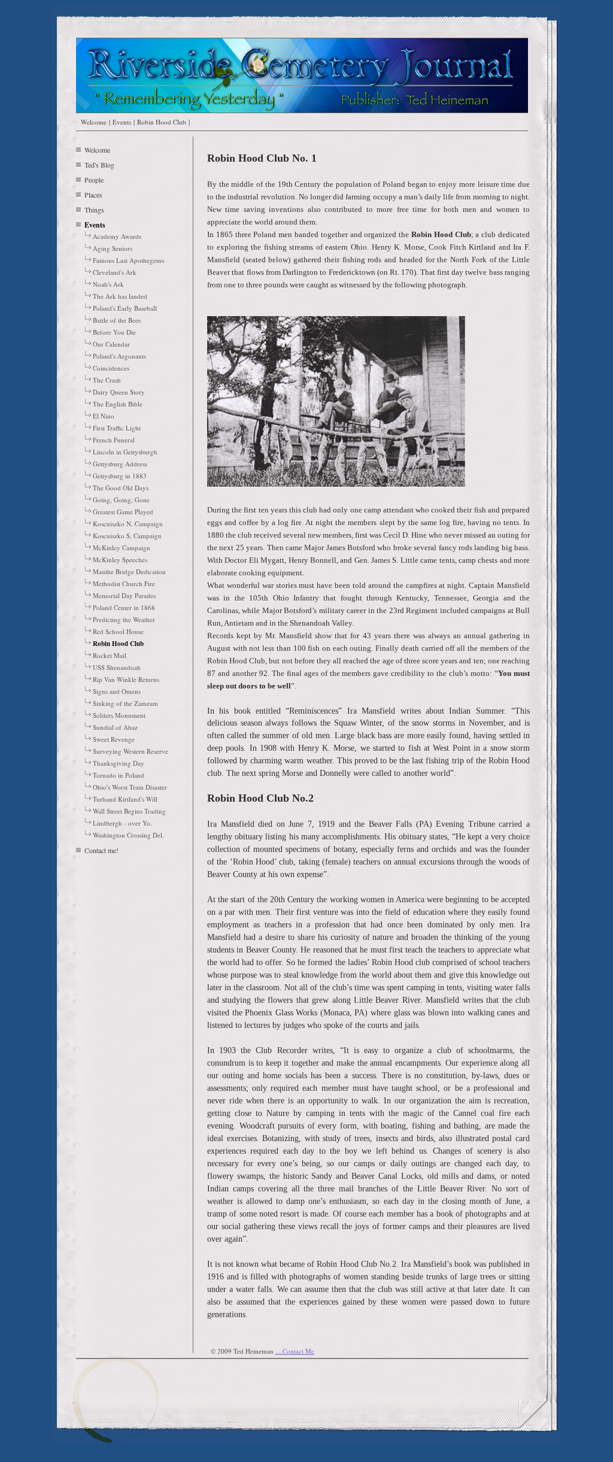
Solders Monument (119, 715)
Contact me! (101, 850)
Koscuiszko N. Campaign (128, 523)
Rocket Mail (109, 655)
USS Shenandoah (117, 667)
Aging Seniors (112, 248)
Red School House (118, 631)
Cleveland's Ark (114, 272)
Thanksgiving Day (118, 763)
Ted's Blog (99, 164)
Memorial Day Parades (124, 595)
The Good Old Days (120, 487)
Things (94, 209)
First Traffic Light (117, 427)
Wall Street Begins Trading (129, 810)
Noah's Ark (108, 284)
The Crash (107, 379)
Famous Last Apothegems (128, 260)
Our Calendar (111, 343)
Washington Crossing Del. (128, 834)
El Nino (103, 415)
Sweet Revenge (114, 739)
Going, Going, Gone (121, 499)
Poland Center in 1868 (124, 607)
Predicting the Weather (124, 619)
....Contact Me (294, 1350)
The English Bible (117, 403)
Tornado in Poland (118, 775)
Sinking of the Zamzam (125, 703)
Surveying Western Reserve (130, 751)
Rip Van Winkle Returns (126, 679)
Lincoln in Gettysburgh (125, 451)
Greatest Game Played (123, 511)
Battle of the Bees (117, 320)
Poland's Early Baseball (125, 308)
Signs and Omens (117, 691)
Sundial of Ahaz (115, 727)
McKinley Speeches (120, 559)
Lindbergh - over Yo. (122, 822)
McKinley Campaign (121, 547)
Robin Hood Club (161, 121)
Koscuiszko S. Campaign (127, 535)
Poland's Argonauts (119, 355)
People (94, 179)
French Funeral (114, 439)
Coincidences (111, 367)
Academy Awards (117, 236)
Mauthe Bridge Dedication (129, 571)
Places (93, 194)
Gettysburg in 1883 (120, 475)
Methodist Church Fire (124, 583)
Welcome (94, 121)
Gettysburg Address (120, 463)
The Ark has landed (120, 296)
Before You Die (114, 331)
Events (122, 121)
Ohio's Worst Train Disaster (130, 786)
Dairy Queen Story (119, 391)
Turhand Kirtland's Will (125, 798)
